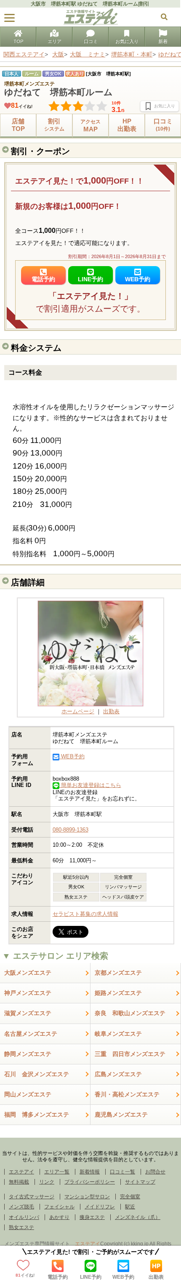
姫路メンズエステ (118, 992)
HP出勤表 (126, 124)
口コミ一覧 (122, 1172)
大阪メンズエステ (27, 972)
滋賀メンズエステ (27, 1013)
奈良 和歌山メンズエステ (130, 1013)
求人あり (75, 73)
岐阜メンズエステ (118, 1033)
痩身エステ (92, 1217)
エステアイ (21, 1172)
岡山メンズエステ (27, 1094)
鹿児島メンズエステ (121, 1114)
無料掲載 (19, 1182)
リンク (46, 1182)
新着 (163, 41)
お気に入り (126, 41)
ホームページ (77, 711)
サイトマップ (140, 1182)
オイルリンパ (24, 1217)
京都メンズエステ (118, 972)
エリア (54, 41)
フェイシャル (59, 1207)
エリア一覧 (56, 1172)
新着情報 (90, 1172)
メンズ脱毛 (21, 1207)
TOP (18, 41)
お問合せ (155, 1172)
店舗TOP (18, 124)
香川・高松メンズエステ (127, 1094)
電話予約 (58, 1277)
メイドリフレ (100, 1207)
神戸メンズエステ (27, 992)
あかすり (59, 1217)
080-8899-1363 (70, 830)
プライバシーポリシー (89, 1182)
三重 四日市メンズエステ (130, 1054)
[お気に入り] (159, 106)
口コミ (91, 41)
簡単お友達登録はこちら (90, 785)
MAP (90, 126)
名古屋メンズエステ (30, 1033)
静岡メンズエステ (27, 1054)
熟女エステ (21, 1227)
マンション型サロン (87, 1197)
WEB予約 (123, 1277)
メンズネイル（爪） (137, 1217)
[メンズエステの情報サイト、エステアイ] (91, 23)
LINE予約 (90, 1277)
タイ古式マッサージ (31, 1197)
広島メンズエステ (118, 1074)
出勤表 (156, 1277)
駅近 (130, 1207)
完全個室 (130, 1197)
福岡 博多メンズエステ (36, 1114)
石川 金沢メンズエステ (36, 1074)
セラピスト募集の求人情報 (85, 914)
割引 (54, 124)
